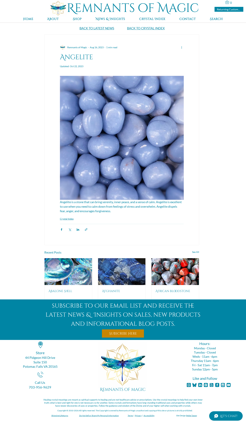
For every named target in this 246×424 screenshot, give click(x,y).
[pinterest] (206, 385)
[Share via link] (86, 229)
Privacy (138, 415)
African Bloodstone (172, 291)
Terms (130, 415)
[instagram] (223, 385)
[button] (229, 2)
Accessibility (149, 415)
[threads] (189, 385)
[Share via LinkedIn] (77, 229)
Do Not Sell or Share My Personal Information (99, 415)
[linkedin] (200, 385)
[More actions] (182, 47)
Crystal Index (67, 218)
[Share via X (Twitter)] (69, 229)
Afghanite (111, 291)
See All (195, 252)
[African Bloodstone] (175, 271)
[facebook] (217, 385)
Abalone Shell (60, 291)
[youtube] (229, 385)
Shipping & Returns (59, 415)
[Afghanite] (122, 271)
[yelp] (212, 385)
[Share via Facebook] (61, 229)
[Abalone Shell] (68, 271)
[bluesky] (194, 385)
